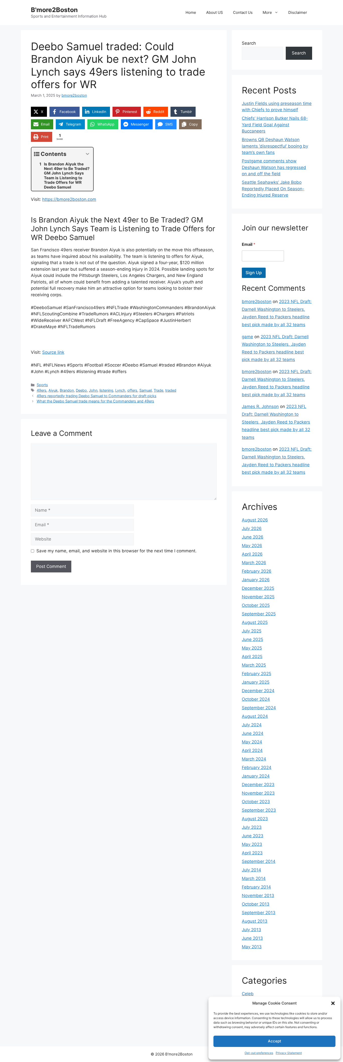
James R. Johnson (260, 406)
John (93, 390)
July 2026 (252, 528)
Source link (53, 352)
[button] (332, 1003)
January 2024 (256, 776)
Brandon (67, 390)
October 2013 (255, 904)
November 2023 (258, 793)
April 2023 (252, 852)
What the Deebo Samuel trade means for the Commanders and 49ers (95, 401)
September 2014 (258, 861)
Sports (42, 385)
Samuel (145, 390)
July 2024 (252, 724)
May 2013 (252, 946)
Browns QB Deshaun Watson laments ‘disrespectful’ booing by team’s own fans (275, 146)
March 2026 (254, 562)
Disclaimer (297, 12)
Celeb (248, 993)
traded (170, 390)
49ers (41, 390)
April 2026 (252, 554)
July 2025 (251, 630)
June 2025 (252, 639)
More (267, 12)
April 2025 (252, 656)
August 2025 (255, 622)
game (247, 336)
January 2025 (255, 682)
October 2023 (256, 801)
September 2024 (259, 707)
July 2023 (252, 827)
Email (248, 244)
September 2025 (259, 613)
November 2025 (258, 596)
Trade (158, 390)
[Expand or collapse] (87, 154)
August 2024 (255, 716)
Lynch (120, 390)
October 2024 (256, 699)
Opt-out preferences (259, 1053)
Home (191, 12)
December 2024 (258, 690)
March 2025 (254, 665)
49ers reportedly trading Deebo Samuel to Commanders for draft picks (96, 396)
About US (214, 12)
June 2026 (252, 537)
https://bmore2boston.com (69, 199)
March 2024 (254, 758)
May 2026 (252, 545)
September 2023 (259, 810)
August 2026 (255, 519)
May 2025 (252, 648)
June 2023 (252, 835)
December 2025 (258, 588)
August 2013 (254, 921)
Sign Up (254, 272)
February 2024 (256, 767)
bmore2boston (256, 301)
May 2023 (252, 844)
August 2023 (255, 818)
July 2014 (251, 869)
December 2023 (258, 784)
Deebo (81, 390)
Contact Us (243, 12)
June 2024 (252, 733)
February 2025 (256, 673)
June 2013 (252, 938)
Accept (274, 1041)
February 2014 (256, 887)
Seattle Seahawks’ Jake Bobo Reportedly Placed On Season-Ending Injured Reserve (273, 189)
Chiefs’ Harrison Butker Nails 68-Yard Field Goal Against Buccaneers (275, 125)
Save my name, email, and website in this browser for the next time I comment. (116, 550)
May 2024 (252, 741)
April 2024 (252, 750)
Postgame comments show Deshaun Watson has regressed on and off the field (274, 167)
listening (106, 390)
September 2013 (258, 912)
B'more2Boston (54, 10)
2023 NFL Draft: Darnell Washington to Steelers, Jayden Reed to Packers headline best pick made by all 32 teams (276, 422)
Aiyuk (53, 390)
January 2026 (256, 579)
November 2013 (258, 895)
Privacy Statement (289, 1053)
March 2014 (254, 878)
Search (249, 43)
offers (132, 390)
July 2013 (251, 929)
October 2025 (256, 605)
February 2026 (256, 571)
